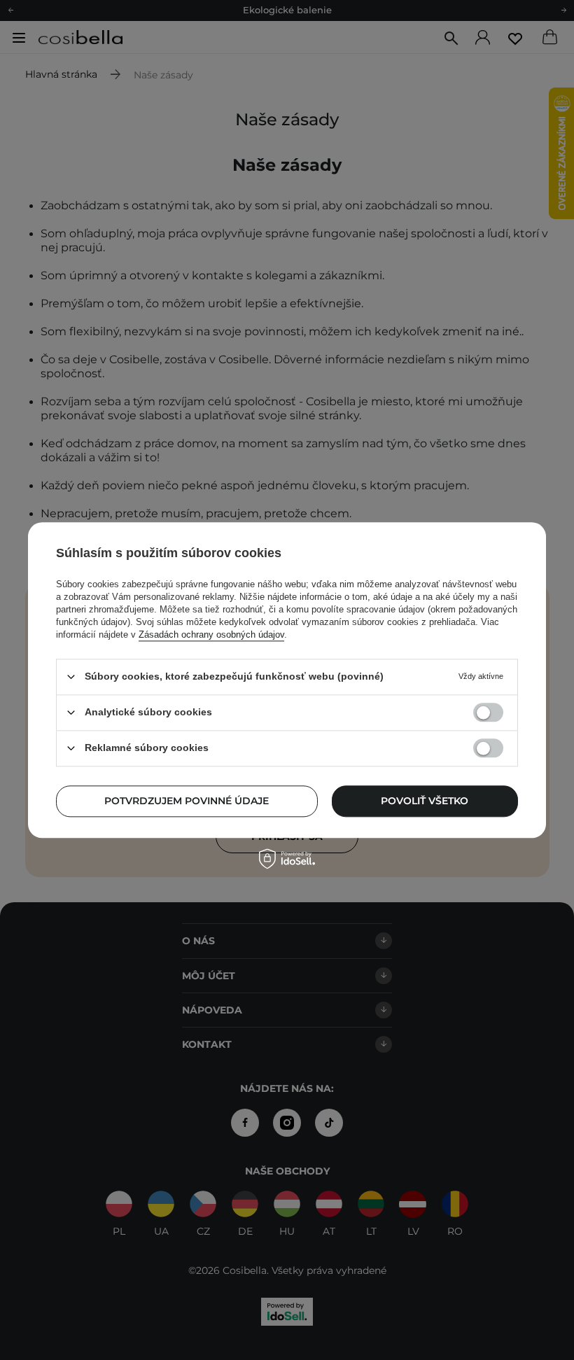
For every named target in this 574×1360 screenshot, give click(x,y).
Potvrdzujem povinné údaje (186, 800)
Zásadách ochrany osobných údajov (211, 634)
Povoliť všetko (424, 800)
